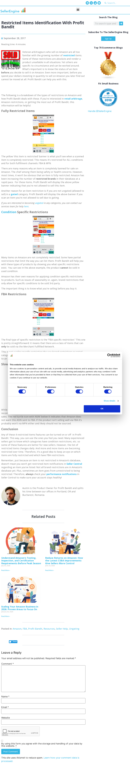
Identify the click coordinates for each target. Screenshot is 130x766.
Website (5, 718)
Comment (7, 664)
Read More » (5, 570)
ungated (39, 202)
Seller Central (74, 463)
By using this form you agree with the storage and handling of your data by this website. (41, 745)
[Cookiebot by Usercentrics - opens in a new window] (109, 355)
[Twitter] (95, 3)
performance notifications (61, 474)
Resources (49, 628)
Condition (8, 212)
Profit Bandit (35, 628)
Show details (109, 401)
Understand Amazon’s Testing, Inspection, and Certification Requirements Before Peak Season (21, 560)
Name (5, 696)
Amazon (17, 628)
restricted (69, 55)
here (26, 206)
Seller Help (62, 628)
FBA (25, 628)
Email (5, 707)
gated (14, 194)
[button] (78, 9)
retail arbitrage (73, 98)
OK (102, 409)
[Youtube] (99, 3)
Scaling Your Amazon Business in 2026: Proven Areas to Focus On (19, 608)
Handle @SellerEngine (99, 111)
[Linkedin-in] (91, 3)
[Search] (121, 23)
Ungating (74, 628)
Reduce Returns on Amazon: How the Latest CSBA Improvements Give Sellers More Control (64, 560)
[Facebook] (87, 3)
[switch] (50, 391)
